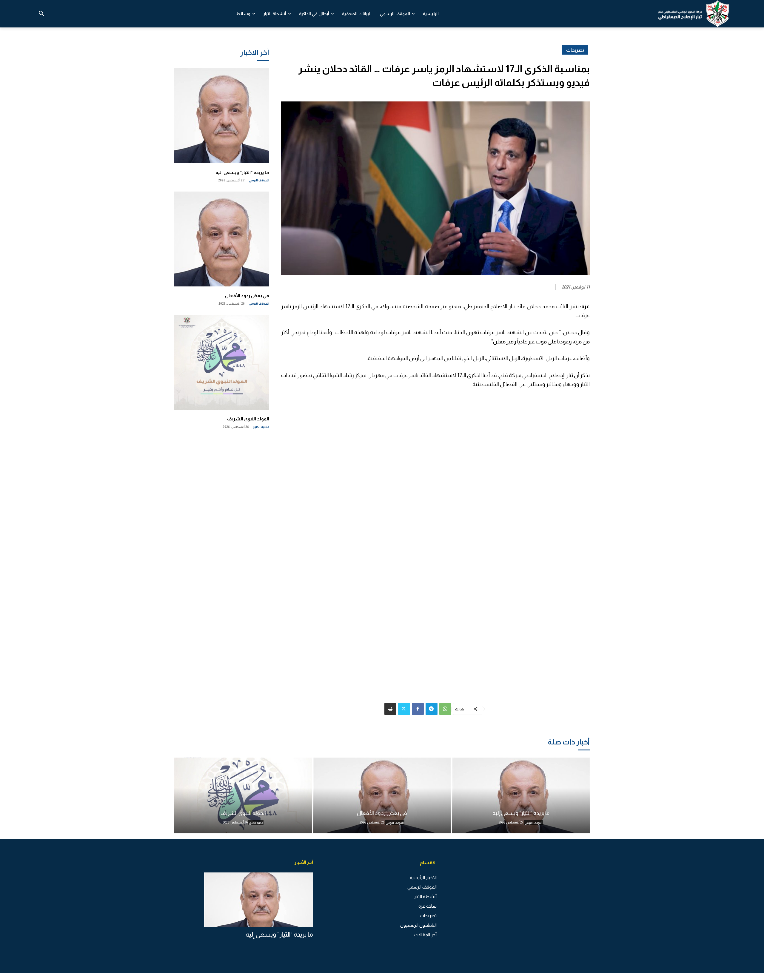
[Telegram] (432, 709)
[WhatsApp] (445, 709)
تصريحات (575, 50)
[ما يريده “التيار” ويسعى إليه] (221, 115)
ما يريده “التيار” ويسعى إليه (242, 172)
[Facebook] (418, 709)
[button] (41, 14)
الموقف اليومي (259, 180)
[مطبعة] (390, 709)
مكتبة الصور (261, 426)
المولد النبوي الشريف (248, 418)
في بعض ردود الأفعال (247, 295)
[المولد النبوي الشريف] (221, 362)
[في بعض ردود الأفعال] (221, 239)
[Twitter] (404, 709)
